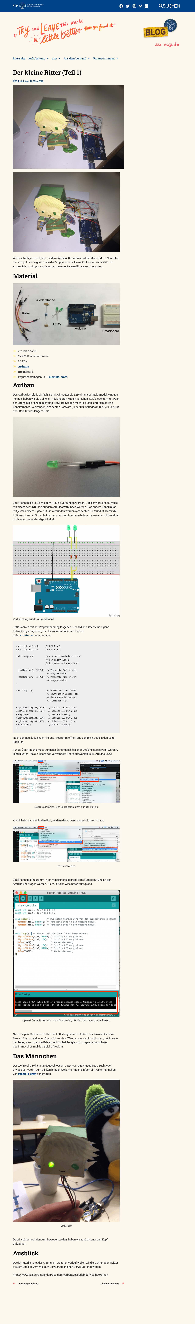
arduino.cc (27, 635)
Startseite (19, 58)
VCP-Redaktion (21, 81)
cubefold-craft (57, 377)
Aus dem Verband (75, 58)
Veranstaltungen (104, 58)
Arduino (23, 366)
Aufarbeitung (36, 58)
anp (54, 58)
